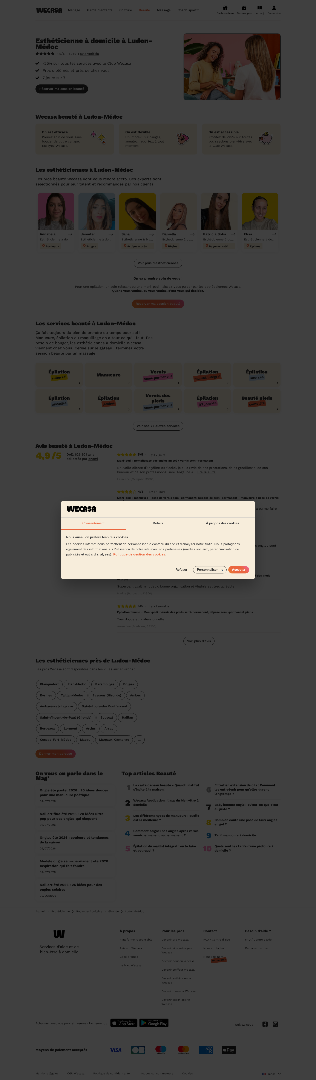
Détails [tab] (158, 523)
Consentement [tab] (93, 523)
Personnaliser (207, 570)
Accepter (238, 570)
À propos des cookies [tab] (222, 523)
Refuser (181, 570)
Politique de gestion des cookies (139, 554)
